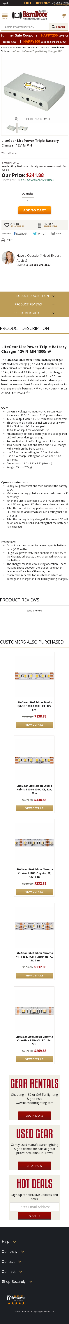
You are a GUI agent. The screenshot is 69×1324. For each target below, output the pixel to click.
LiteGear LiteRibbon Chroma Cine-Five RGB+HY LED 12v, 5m (34, 1040)
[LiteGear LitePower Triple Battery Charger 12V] (34, 121)
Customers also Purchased (27, 314)
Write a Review (9, 153)
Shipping (50, 225)
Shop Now (34, 1165)
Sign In (5, 3)
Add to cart (34, 210)
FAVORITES (17, 225)
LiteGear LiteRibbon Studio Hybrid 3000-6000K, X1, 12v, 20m (34, 789)
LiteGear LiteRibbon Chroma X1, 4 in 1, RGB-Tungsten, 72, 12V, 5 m (34, 956)
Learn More (34, 1115)
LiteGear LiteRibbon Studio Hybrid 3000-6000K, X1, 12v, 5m (34, 705)
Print (10, 240)
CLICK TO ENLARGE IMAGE (37, 119)
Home (4, 47)
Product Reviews (28, 304)
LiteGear (33, 47)
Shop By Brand (18, 47)
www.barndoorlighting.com (34, 1103)
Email (59, 233)
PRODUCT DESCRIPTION (32, 296)
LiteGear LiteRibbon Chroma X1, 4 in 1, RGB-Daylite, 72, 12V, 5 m (34, 873)
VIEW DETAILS (34, 724)
